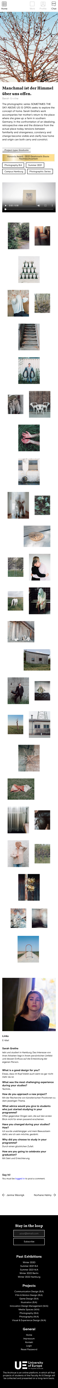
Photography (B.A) (29, 1313)
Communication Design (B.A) (29, 1291)
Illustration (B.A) (29, 1302)
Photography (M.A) (29, 1316)
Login (29, 1345)
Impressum (29, 1338)
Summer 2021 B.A (29, 1266)
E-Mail (5, 1040)
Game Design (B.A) (29, 1298)
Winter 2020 (29, 1262)
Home (4, 8)
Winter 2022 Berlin (29, 1273)
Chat (53, 8)
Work (32, 8)
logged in (20, 1178)
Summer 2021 (35, 165)
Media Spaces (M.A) (29, 1309)
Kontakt (29, 1342)
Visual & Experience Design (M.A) (29, 1320)
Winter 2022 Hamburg (29, 1277)
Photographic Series (40, 171)
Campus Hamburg (14, 171)
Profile (43, 8)
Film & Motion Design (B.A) (29, 1295)
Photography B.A (13, 165)
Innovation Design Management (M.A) (29, 1306)
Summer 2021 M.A (29, 1269)
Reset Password (29, 1349)
